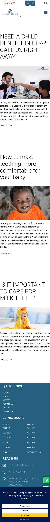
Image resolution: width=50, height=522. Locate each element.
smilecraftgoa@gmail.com (21, 465)
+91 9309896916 (27, 3)
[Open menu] (45, 12)
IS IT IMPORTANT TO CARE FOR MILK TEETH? (22, 291)
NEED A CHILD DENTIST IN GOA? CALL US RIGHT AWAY (23, 46)
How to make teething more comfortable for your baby (20, 167)
